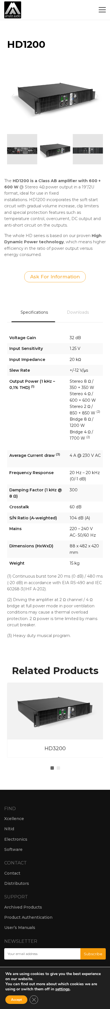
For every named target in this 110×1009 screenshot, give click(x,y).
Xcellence (14, 818)
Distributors (16, 883)
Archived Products (23, 907)
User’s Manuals (19, 927)
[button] (13, 96)
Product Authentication (28, 917)
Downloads (78, 312)
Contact (12, 873)
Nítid (9, 828)
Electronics (15, 839)
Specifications (34, 312)
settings (62, 989)
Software (13, 849)
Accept (16, 999)
